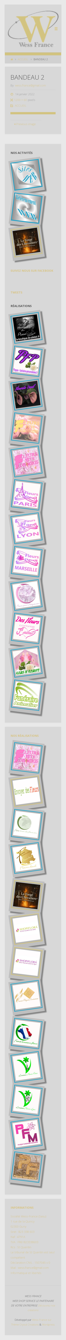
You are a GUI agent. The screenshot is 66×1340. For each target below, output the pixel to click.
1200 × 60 (21, 100)
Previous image (26, 124)
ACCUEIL (23, 59)
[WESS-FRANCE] (33, 29)
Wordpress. (48, 1324)
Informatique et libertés (26, 1273)
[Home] (11, 59)
